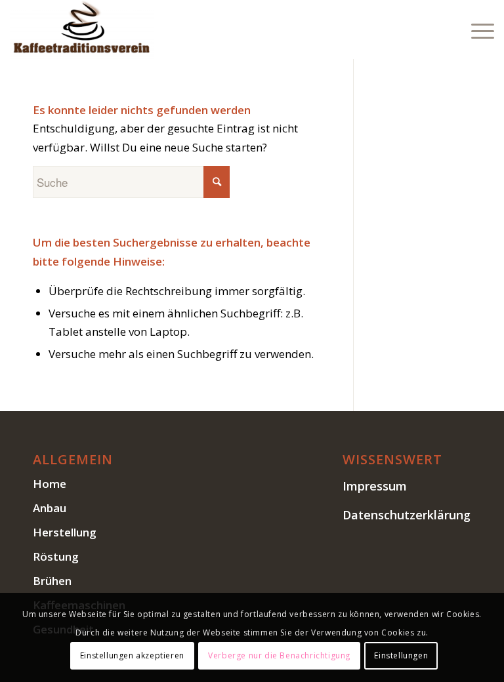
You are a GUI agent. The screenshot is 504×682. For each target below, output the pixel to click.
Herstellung (64, 532)
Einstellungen (401, 655)
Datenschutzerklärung (407, 515)
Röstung (56, 556)
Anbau (49, 507)
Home (49, 483)
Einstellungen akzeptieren (132, 655)
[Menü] (476, 29)
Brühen (52, 580)
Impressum (375, 486)
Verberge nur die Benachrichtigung (279, 655)
